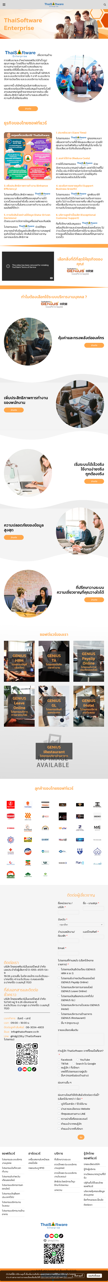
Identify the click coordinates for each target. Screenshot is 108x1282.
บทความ (58, 1190)
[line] (29, 1069)
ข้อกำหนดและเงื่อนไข (93, 1200)
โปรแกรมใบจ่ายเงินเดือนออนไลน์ (11, 1178)
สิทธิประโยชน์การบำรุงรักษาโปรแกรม (64, 1183)
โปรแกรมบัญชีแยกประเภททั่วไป (11, 1195)
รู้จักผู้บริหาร (89, 1169)
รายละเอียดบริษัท (92, 1164)
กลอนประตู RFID (36, 1168)
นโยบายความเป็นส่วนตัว (50, 1277)
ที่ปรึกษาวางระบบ (62, 1159)
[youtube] (25, 1069)
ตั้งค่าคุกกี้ (78, 1276)
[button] (105, 4)
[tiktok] (34, 1069)
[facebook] (20, 1069)
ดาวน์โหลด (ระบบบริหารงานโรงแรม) (65, 1174)
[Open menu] (4, 4)
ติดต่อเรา (88, 1204)
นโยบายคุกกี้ (68, 1277)
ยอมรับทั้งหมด (94, 1276)
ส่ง (81, 1137)
